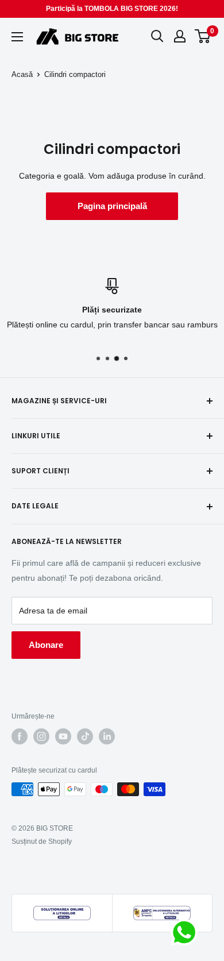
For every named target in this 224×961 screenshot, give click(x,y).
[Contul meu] (180, 36)
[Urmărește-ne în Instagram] (41, 736)
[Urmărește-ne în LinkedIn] (107, 736)
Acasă (22, 74)
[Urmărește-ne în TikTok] (85, 736)
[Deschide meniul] (17, 36)
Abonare (46, 645)
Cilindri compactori (75, 74)
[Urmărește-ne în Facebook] (19, 736)
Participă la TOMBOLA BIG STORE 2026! (112, 9)
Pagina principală (112, 206)
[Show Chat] (187, 932)
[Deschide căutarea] (157, 36)
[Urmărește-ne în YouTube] (63, 736)
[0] (203, 36)
